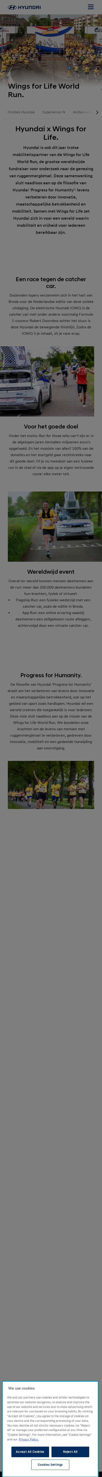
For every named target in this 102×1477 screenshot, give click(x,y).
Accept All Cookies (30, 1452)
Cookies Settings (50, 1465)
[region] (50, 1429)
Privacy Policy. (29, 1439)
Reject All (70, 1452)
